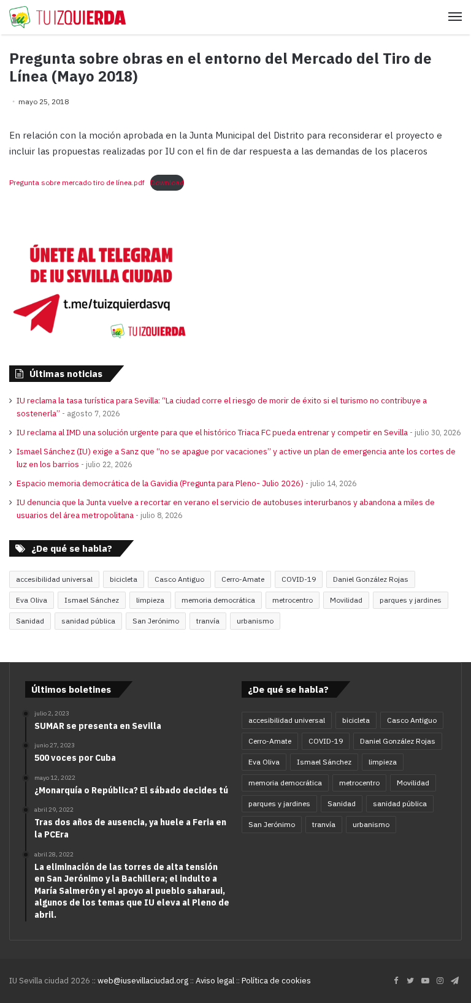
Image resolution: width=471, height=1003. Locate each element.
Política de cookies (276, 980)
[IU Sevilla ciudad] (67, 17)
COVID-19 (298, 579)
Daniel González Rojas (370, 579)
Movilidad (346, 599)
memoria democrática (218, 599)
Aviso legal (215, 980)
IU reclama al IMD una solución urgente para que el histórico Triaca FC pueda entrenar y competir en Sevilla (212, 432)
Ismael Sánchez (91, 599)
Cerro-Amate (242, 579)
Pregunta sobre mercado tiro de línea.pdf (77, 182)
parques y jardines (411, 599)
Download (167, 182)
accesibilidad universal (54, 579)
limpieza (150, 599)
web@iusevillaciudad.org (143, 980)
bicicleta (123, 579)
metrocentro (292, 599)
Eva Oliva (31, 599)
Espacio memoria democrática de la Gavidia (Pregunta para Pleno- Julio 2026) (160, 483)
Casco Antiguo (179, 579)
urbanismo (255, 620)
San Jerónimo (155, 620)
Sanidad (30, 620)
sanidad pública (88, 620)
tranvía (208, 620)
